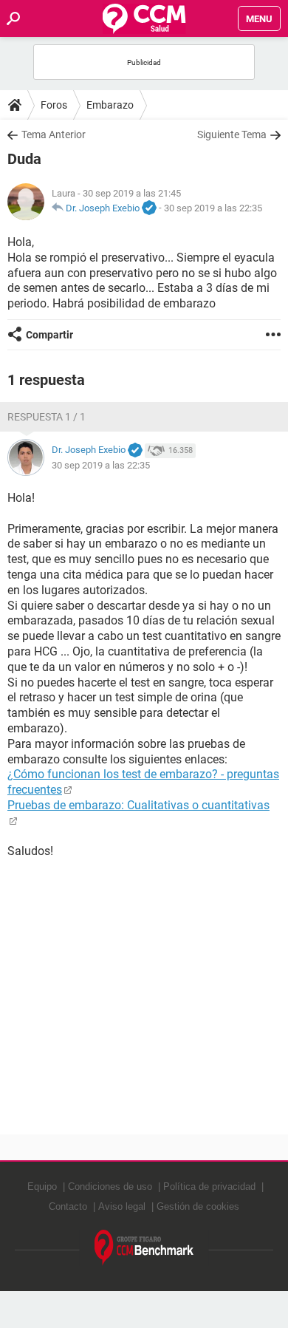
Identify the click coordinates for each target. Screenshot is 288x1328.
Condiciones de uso (110, 1186)
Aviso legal (121, 1206)
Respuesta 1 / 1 (46, 417)
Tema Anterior (53, 134)
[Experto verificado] (149, 208)
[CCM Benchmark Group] (144, 1248)
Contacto (68, 1206)
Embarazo (110, 105)
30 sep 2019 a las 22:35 (213, 208)
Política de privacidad (209, 1186)
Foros (54, 105)
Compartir (49, 335)
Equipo (42, 1186)
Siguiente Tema (232, 134)
